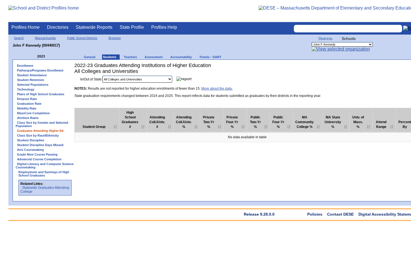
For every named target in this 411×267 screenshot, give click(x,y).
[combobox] (348, 28)
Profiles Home (25, 27)
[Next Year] (52, 56)
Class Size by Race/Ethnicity (38, 135)
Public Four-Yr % (278, 122)
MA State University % (333, 122)
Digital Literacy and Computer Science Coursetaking (45, 165)
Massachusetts (45, 38)
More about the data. (217, 88)
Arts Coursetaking (30, 149)
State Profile (132, 27)
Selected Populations (32, 84)
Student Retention (30, 80)
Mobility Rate (26, 108)
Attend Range (381, 124)
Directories (57, 27)
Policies (314, 214)
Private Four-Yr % (232, 122)
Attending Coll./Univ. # (157, 122)
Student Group (93, 127)
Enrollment (25, 65)
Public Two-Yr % (255, 122)
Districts (325, 38)
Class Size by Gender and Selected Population (42, 124)
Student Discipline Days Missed (40, 145)
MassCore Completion (33, 113)
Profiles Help (164, 27)
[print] (384, 80)
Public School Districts (82, 38)
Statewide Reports (94, 27)
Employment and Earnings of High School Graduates (43, 173)
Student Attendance (32, 75)
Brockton (114, 38)
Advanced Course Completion (39, 159)
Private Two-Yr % (208, 122)
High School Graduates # (130, 120)
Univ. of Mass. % (358, 122)
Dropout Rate (27, 99)
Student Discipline (30, 140)
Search (19, 38)
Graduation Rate (29, 103)
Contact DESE (340, 214)
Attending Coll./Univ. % (184, 122)
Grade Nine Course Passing (37, 154)
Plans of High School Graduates (40, 94)
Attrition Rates (28, 118)
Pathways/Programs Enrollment (40, 70)
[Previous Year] (33, 56)
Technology (25, 89)
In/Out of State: (91, 79)
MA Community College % (304, 122)
